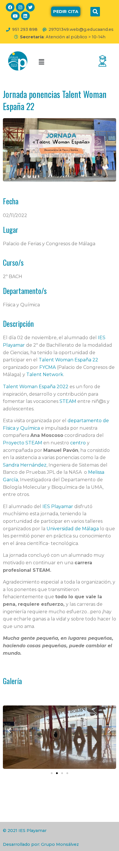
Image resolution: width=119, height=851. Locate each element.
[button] (95, 11)
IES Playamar (57, 506)
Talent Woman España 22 (68, 360)
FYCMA (47, 367)
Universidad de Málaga (73, 528)
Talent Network (44, 374)
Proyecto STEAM (22, 443)
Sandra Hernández (25, 465)
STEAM (68, 401)
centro (78, 443)
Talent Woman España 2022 (35, 386)
